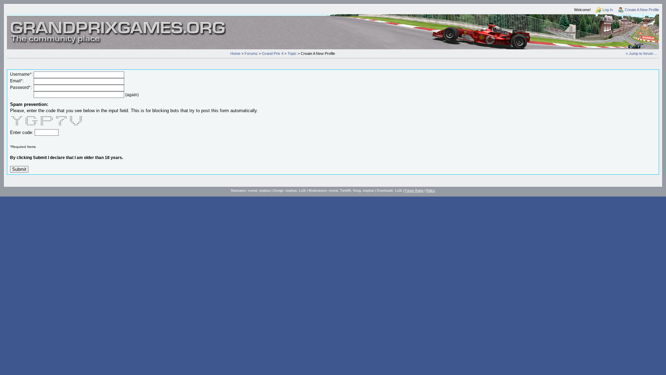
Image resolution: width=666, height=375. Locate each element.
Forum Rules (414, 190)
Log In (608, 10)
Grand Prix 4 (272, 53)
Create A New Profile (642, 10)
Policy (430, 190)
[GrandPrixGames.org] (118, 24)
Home (235, 53)
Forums (251, 53)
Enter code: (22, 132)
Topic (292, 53)
